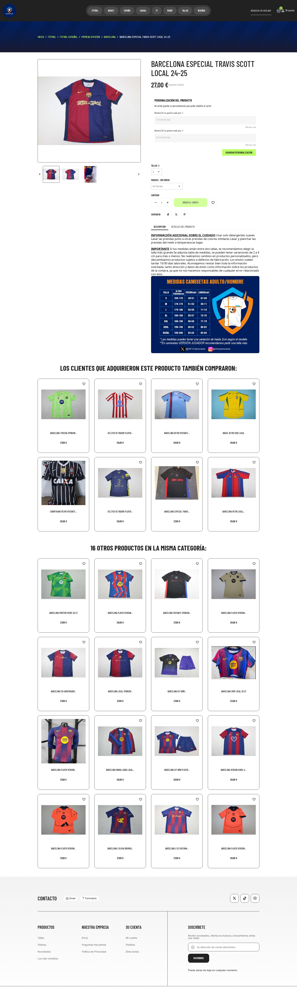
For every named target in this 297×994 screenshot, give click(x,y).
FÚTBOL (95, 10)
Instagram (255, 898)
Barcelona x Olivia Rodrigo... (120, 848)
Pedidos (130, 944)
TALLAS (185, 10)
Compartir (168, 214)
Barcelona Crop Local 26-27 (233, 691)
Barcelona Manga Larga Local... (120, 770)
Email (72, 898)
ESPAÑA (127, 10)
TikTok (245, 898)
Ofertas (42, 944)
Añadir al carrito (191, 202)
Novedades (44, 951)
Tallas (41, 937)
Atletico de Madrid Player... (120, 433)
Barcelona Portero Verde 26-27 (63, 613)
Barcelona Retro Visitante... (177, 433)
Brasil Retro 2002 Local (233, 433)
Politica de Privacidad (94, 951)
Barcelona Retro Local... (233, 511)
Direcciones (132, 951)
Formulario (91, 898)
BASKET (111, 10)
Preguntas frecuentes (94, 944)
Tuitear (176, 214)
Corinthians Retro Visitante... (63, 511)
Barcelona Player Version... (120, 613)
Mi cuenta (131, 937)
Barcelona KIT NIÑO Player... (177, 770)
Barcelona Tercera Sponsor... (63, 433)
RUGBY (170, 10)
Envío (85, 937)
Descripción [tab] (160, 226)
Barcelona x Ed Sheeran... (177, 848)
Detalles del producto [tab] (183, 226)
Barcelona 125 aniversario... (63, 691)
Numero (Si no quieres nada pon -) (169, 130)
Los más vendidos (48, 958)
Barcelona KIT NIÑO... (177, 691)
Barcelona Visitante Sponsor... (177, 613)
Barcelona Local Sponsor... (120, 691)
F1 (157, 10)
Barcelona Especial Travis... (177, 511)
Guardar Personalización (239, 152)
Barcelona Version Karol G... (233, 770)
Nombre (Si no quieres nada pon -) (169, 112)
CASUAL (143, 10)
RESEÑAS (201, 10)
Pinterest (184, 214)
